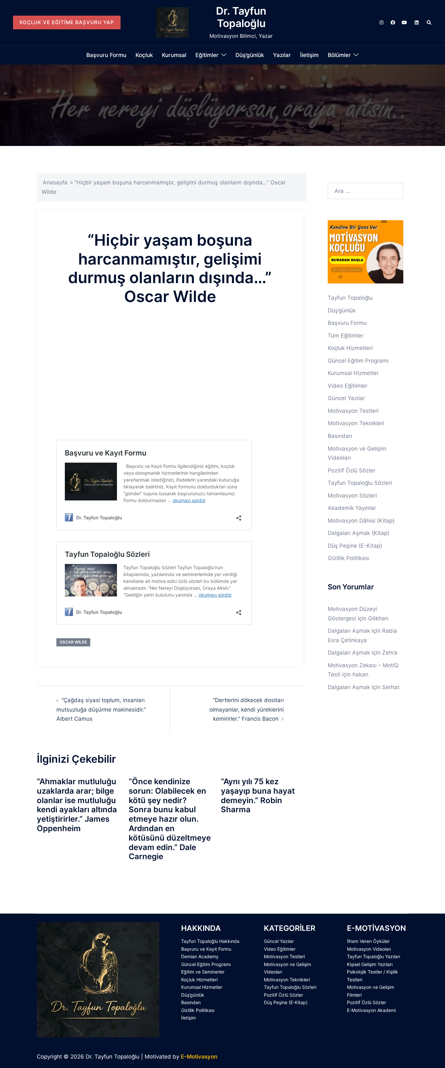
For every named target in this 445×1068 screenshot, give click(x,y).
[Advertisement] (170, 383)
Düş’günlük (250, 55)
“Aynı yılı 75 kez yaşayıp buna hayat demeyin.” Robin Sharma (258, 795)
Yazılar (282, 55)
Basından (340, 436)
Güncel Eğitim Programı (358, 360)
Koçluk (144, 55)
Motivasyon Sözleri (352, 495)
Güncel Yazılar (346, 398)
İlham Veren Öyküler (368, 941)
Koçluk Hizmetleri (350, 348)
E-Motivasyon (199, 1056)
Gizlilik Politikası (348, 558)
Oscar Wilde (73, 642)
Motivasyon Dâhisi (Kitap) (361, 520)
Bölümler (339, 55)
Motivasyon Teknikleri (356, 423)
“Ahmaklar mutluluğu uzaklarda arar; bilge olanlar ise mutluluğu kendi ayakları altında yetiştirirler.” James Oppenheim (77, 805)
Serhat (390, 687)
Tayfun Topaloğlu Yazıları (373, 956)
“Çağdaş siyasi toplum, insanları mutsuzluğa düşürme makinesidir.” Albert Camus (101, 709)
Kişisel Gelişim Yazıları (370, 964)
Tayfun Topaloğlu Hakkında (210, 941)
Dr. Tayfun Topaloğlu (241, 17)
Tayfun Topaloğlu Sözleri (360, 483)
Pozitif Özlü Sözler (351, 470)
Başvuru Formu (106, 55)
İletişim (309, 55)
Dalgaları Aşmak (349, 631)
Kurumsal (174, 55)
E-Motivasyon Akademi (371, 1010)
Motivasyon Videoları (369, 949)
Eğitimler (207, 55)
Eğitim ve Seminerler (202, 971)
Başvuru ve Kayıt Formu (206, 949)
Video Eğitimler (347, 385)
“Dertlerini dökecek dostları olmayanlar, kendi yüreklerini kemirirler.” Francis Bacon (246, 709)
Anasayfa (55, 182)
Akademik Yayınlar (352, 508)
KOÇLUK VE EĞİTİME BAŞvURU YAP (67, 22)
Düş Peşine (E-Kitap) (355, 545)
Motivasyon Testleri (353, 411)
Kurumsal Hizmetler (353, 373)
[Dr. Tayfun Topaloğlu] (172, 22)
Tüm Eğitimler (345, 335)
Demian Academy (200, 956)
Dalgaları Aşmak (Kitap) (358, 533)
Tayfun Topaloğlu (350, 298)
